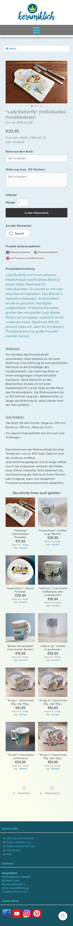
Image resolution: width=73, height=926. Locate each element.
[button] (18, 233)
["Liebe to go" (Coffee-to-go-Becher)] (52, 627)
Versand (18, 142)
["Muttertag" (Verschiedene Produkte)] (20, 512)
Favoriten (24, 793)
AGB (9, 854)
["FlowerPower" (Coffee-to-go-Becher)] (52, 512)
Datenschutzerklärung (20, 846)
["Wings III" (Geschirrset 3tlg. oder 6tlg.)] (52, 682)
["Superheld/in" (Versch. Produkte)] (20, 570)
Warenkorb (52, 793)
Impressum (13, 850)
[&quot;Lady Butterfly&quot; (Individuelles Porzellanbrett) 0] (36, 82)
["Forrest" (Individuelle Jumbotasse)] (20, 736)
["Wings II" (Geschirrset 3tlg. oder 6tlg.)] (52, 736)
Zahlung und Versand (20, 838)
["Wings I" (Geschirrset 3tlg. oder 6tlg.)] (20, 682)
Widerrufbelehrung (18, 842)
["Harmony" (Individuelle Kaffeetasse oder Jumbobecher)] (52, 570)
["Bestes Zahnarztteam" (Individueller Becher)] (20, 627)
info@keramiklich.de (15, 891)
